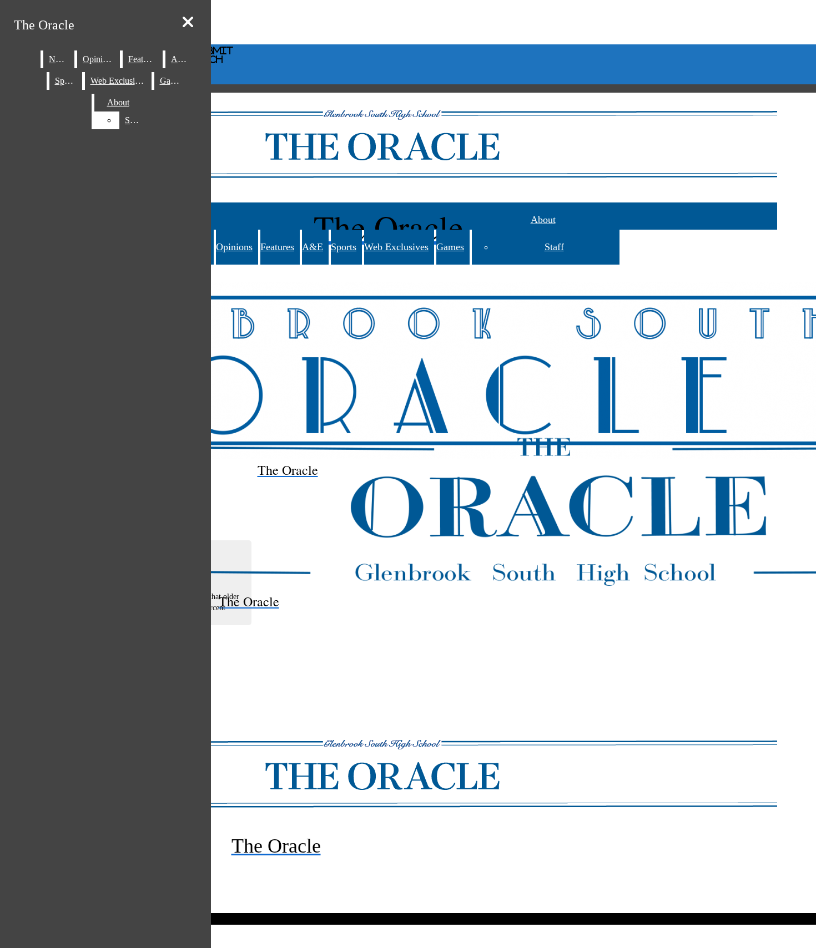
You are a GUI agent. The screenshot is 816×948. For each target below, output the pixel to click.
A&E (312, 246)
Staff (554, 246)
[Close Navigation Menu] (188, 22)
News (59, 59)
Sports (343, 246)
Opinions (234, 246)
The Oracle (44, 25)
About (543, 219)
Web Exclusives (396, 246)
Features (277, 246)
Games (450, 246)
